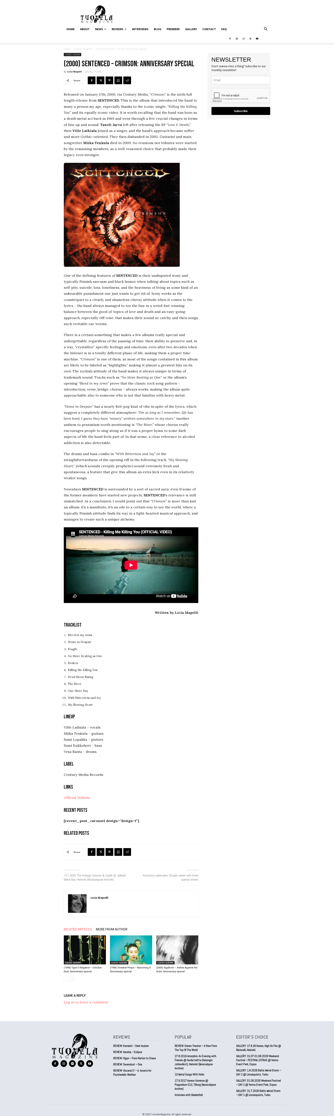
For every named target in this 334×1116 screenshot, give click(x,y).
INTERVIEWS (140, 29)
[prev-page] (66, 979)
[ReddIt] (127, 80)
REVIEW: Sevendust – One (127, 1064)
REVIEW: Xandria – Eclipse (127, 1052)
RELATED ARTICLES (78, 929)
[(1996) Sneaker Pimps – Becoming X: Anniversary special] (131, 949)
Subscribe (241, 111)
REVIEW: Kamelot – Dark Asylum (131, 1046)
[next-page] (72, 979)
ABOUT (85, 29)
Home (70, 29)
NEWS (99, 29)
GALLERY (191, 29)
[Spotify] (72, 1063)
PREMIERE (173, 29)
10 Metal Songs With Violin (189, 1074)
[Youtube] (257, 38)
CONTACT (209, 29)
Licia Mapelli (74, 71)
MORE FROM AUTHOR (111, 929)
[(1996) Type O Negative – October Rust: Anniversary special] (85, 949)
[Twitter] (250, 38)
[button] (265, 29)
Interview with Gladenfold (189, 1095)
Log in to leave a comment (86, 1002)
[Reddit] (243, 38)
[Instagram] (237, 38)
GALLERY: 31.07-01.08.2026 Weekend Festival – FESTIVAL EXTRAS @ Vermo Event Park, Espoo (257, 1060)
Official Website (77, 797)
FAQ (224, 29)
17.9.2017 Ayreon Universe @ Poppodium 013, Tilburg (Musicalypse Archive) (195, 1085)
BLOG (157, 29)
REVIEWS (117, 29)
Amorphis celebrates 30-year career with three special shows (170, 877)
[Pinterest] (109, 80)
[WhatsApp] (118, 80)
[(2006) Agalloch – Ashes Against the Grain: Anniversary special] (177, 949)
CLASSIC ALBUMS (83, 49)
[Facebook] (230, 38)
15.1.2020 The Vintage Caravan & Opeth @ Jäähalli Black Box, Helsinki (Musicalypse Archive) (95, 877)
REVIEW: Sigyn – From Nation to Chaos (134, 1058)
